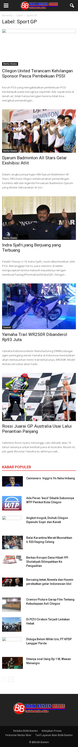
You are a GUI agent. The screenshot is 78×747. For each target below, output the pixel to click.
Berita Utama (10, 63)
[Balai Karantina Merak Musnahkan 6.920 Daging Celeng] (12, 543)
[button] (72, 5)
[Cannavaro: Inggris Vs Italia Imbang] (12, 481)
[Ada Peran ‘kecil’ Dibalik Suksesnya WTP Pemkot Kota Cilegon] (12, 503)
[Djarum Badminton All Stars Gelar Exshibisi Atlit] (39, 131)
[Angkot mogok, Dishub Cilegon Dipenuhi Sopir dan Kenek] (11, 523)
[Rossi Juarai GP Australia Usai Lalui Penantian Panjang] (39, 397)
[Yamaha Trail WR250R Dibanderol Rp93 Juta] (39, 306)
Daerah (7, 327)
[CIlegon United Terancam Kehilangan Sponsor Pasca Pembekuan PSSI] (39, 47)
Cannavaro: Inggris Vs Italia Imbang (50, 478)
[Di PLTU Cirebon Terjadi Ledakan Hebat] (11, 624)
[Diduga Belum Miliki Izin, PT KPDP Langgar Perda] (11, 644)
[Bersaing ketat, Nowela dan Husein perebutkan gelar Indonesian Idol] (12, 582)
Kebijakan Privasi (52, 731)
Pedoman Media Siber (18, 735)
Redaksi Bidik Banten (25, 731)
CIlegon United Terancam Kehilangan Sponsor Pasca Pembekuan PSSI (37, 73)
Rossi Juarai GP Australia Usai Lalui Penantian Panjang (37, 429)
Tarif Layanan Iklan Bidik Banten (54, 735)
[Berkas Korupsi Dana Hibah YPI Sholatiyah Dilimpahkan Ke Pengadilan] (12, 559)
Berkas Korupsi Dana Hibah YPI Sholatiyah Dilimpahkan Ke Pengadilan (47, 561)
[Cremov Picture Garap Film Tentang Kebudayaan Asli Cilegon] (11, 604)
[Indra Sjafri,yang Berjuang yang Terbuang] (39, 218)
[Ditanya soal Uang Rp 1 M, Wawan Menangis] (12, 663)
